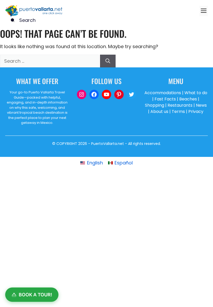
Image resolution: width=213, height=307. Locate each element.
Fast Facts (165, 99)
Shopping (154, 105)
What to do (195, 93)
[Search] (108, 61)
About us (159, 111)
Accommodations (162, 93)
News (201, 105)
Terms (178, 111)
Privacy (195, 111)
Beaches (188, 99)
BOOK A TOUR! (35, 294)
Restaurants (180, 105)
